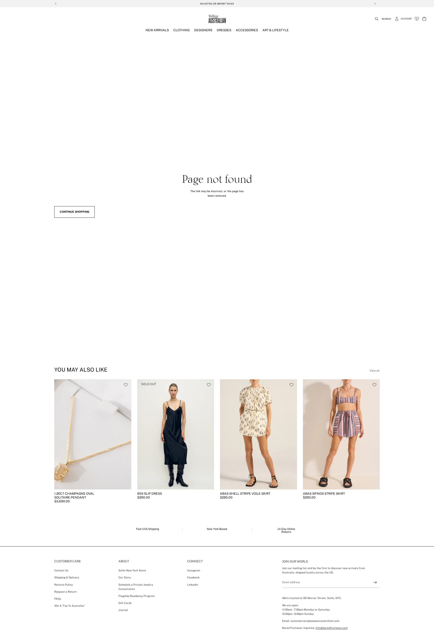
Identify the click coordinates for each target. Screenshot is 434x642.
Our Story (124, 577)
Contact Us (61, 570)
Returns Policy (63, 584)
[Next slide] (124, 434)
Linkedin (192, 584)
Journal (123, 610)
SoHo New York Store (132, 570)
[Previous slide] (61, 434)
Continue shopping (74, 211)
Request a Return (65, 591)
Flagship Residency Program (136, 596)
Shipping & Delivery (66, 577)
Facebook (193, 577)
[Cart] (424, 19)
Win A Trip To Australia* (69, 605)
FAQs (57, 598)
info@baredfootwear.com (332, 628)
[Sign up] (375, 582)
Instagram (193, 570)
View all (375, 370)
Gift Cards (125, 603)
